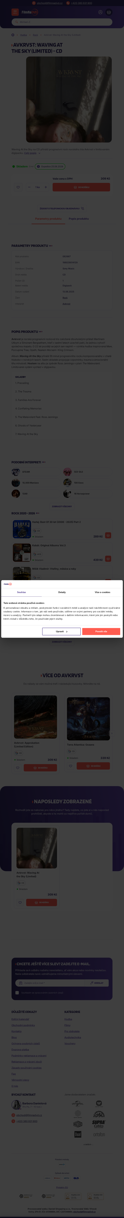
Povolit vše (101, 631)
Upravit (60, 631)
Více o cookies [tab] (102, 592)
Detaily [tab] (62, 592)
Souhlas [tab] (21, 592)
